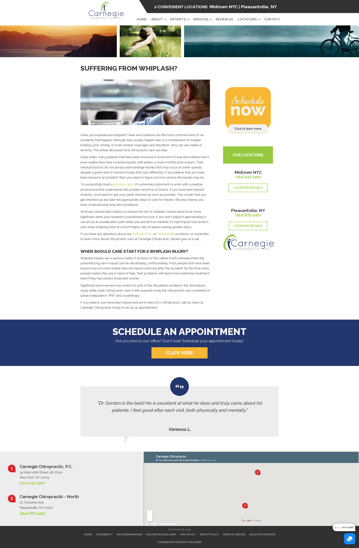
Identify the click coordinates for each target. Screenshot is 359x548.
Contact (272, 19)
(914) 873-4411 (248, 215)
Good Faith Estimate (262, 534)
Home (142, 19)
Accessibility (104, 534)
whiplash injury (123, 184)
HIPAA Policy (188, 534)
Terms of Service (234, 534)
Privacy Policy (209, 534)
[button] (165, 19)
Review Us (224, 19)
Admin (88, 534)
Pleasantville (166, 234)
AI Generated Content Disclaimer (180, 542)
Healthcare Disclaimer (161, 534)
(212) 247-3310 (248, 177)
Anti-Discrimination (129, 534)
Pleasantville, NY (259, 6)
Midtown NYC (223, 6)
